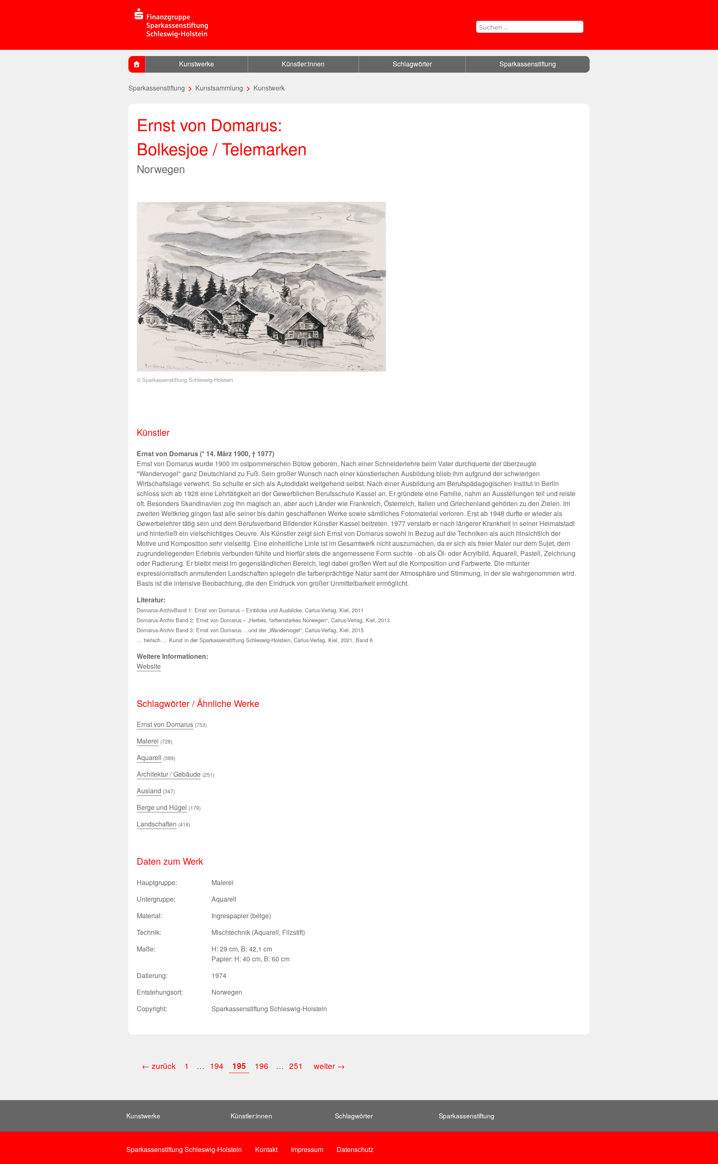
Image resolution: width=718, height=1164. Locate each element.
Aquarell (149, 757)
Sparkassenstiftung (527, 63)
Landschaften (157, 824)
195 (239, 1065)
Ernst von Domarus (165, 724)
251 (297, 1065)
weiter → (329, 1065)
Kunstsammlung (219, 88)
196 (261, 1065)
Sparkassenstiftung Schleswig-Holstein (184, 1149)
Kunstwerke (196, 63)
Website (149, 666)
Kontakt (266, 1149)
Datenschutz (355, 1149)
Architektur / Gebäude (169, 774)
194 (217, 1065)
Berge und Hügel (162, 807)
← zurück (159, 1065)
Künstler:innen (303, 63)
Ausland (149, 790)
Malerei (148, 741)
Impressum (307, 1149)
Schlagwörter (412, 63)
